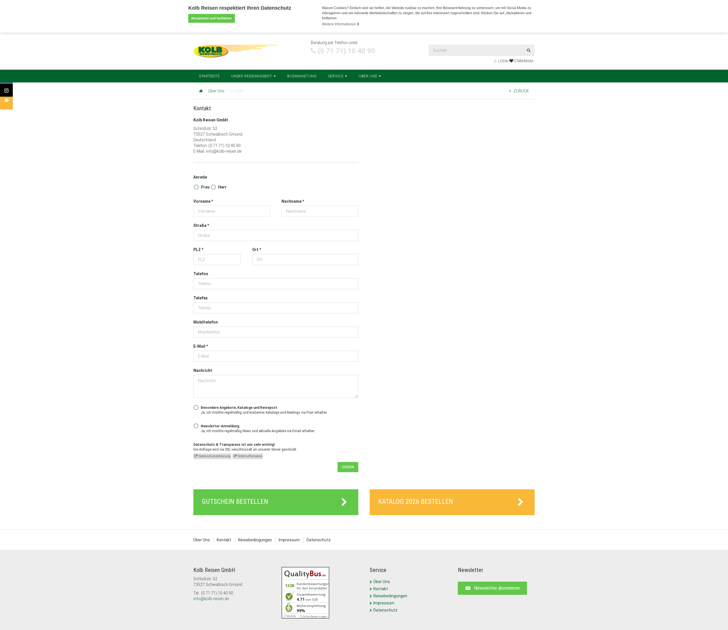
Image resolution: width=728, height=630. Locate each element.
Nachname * (293, 201)
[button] (492, 588)
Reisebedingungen (255, 540)
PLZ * (198, 249)
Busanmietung (302, 76)
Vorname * (203, 201)
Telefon (200, 274)
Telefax (200, 298)
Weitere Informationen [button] (339, 24)
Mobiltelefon (205, 322)
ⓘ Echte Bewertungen (313, 616)
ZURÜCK (521, 91)
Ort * (256, 249)
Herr (222, 187)
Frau (205, 187)
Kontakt (224, 540)
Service (336, 76)
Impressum (289, 540)
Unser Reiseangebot (252, 76)
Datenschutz (319, 540)
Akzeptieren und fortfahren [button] (211, 18)
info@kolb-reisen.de (211, 598)
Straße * (201, 225)
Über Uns (368, 76)
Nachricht (202, 370)
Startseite (209, 76)
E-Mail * (200, 346)
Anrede (200, 177)
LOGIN (503, 61)
